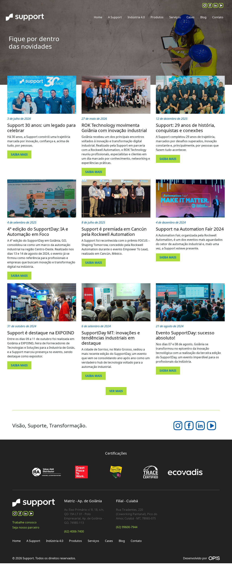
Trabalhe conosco (24, 522)
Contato (217, 17)
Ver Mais (116, 391)
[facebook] (210, 5)
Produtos (157, 17)
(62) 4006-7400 (74, 531)
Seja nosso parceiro (25, 527)
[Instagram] (178, 425)
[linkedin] (200, 425)
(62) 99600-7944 (126, 527)
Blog (203, 17)
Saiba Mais (19, 154)
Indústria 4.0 (136, 17)
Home (98, 17)
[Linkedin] (216, 5)
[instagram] (205, 5)
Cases (190, 17)
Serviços (175, 17)
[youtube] (221, 5)
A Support (115, 17)
